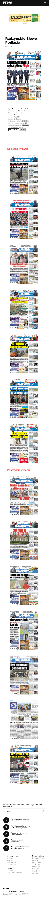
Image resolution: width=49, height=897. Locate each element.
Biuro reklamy (11, 862)
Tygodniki (17, 117)
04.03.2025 (25, 121)
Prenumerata (11, 864)
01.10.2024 (25, 125)
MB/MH (25, 894)
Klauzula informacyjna (15, 873)
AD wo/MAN (36, 862)
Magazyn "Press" (38, 858)
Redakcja (10, 858)
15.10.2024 (23, 123)
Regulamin (10, 870)
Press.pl (35, 860)
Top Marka (36, 864)
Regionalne (17, 119)
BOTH (11, 894)
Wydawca (10, 860)
